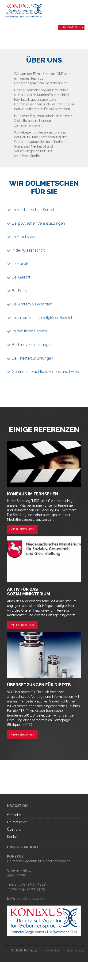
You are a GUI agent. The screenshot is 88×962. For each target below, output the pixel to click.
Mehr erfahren (22, 529)
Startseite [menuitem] (14, 815)
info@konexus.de (31, 898)
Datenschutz (75, 950)
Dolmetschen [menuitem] (17, 822)
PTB (28, 725)
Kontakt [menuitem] (12, 837)
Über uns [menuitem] (14, 829)
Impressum (51, 950)
